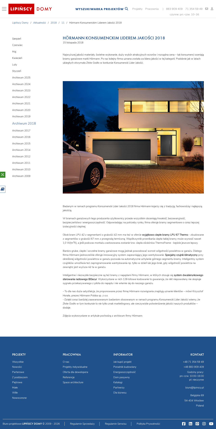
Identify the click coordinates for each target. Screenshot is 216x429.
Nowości (17, 367)
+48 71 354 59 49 (193, 362)
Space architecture (73, 382)
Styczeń (16, 71)
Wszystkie (18, 362)
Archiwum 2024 (21, 84)
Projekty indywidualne (75, 367)
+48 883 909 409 (194, 367)
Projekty (137, 9)
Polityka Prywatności (148, 423)
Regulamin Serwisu (115, 423)
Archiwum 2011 (21, 163)
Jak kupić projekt (122, 362)
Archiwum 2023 (21, 90)
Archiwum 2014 (21, 150)
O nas (66, 362)
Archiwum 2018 (24, 123)
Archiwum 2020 (21, 110)
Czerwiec (17, 45)
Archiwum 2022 (21, 97)
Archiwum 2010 (21, 169)
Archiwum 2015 (21, 143)
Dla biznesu (119, 392)
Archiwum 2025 (21, 77)
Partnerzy (119, 387)
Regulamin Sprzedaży (82, 423)
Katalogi (117, 382)
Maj (14, 51)
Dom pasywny (121, 377)
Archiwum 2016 (21, 137)
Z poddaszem (20, 377)
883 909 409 (174, 9)
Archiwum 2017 (21, 130)
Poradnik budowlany (124, 367)
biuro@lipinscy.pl (194, 387)
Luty (14, 64)
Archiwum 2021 (21, 103)
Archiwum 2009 (21, 176)
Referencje (69, 377)
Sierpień (16, 38)
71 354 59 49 (193, 9)
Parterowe (18, 372)
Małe (15, 387)
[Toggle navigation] (4, 9)
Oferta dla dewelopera (75, 372)
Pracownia (152, 9)
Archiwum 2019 (21, 116)
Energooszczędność (124, 372)
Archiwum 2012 (21, 156)
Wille (15, 392)
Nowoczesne (19, 398)
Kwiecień (17, 58)
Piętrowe (17, 382)
